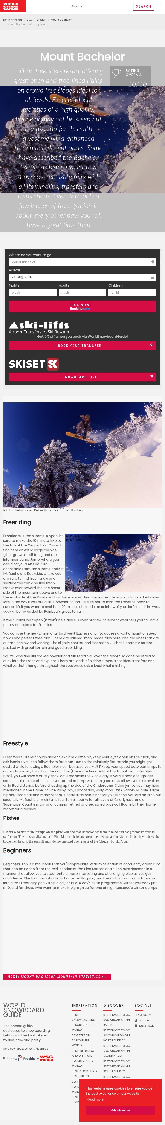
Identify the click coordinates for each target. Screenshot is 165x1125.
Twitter (144, 1020)
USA (29, 19)
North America (12, 19)
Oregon (41, 19)
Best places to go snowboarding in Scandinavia (116, 1051)
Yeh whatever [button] (120, 1110)
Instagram (146, 1026)
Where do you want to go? (31, 255)
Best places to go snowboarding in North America (116, 1035)
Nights (14, 285)
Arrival (14, 270)
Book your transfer (80, 345)
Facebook (143, 1015)
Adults (64, 285)
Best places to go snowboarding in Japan (116, 1020)
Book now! (80, 305)
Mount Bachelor (61, 19)
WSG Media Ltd (38, 1048)
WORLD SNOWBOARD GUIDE (23, 1010)
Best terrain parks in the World (81, 1040)
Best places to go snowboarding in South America (116, 1066)
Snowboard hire (80, 377)
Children (115, 285)
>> (57, 976)
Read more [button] (95, 1099)
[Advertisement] (82, 706)
